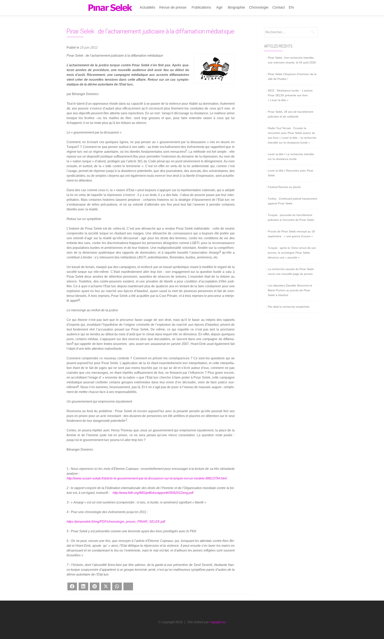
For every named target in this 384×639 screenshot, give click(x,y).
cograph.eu (218, 622)
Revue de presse (172, 7)
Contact (278, 7)
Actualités (147, 7)
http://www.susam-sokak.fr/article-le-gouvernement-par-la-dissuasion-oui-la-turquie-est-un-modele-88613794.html (147, 478)
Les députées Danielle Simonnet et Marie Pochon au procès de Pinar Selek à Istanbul (290, 290)
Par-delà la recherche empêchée (288, 306)
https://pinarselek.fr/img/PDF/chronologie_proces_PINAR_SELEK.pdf (116, 521)
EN (291, 7)
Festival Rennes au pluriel (284, 187)
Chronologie (258, 7)
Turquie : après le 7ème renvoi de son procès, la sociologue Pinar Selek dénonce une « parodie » (292, 252)
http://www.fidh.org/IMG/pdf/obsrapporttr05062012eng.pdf (153, 492)
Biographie (236, 7)
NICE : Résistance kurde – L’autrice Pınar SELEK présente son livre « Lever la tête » (290, 95)
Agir (219, 7)
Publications (201, 7)
